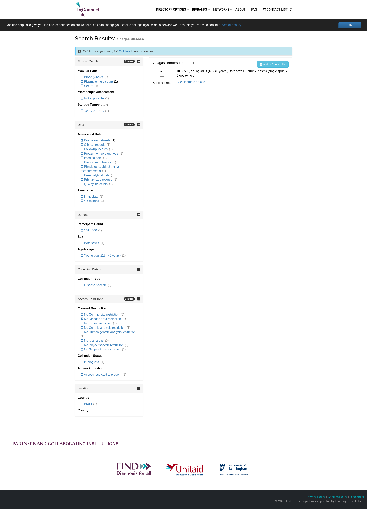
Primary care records (98, 179)
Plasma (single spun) (98, 81)
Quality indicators (95, 184)
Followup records (95, 149)
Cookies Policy (338, 497)
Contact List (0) (279, 9)
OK (350, 25)
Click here (124, 51)
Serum (88, 85)
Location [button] (83, 388)
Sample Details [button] (105, 61)
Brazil (88, 404)
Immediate (91, 196)
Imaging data (92, 157)
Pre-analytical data (96, 175)
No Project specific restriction (103, 345)
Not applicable (94, 98)
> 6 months (91, 200)
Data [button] (105, 124)
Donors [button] (83, 214)
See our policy (231, 25)
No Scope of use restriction (102, 349)
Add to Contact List (274, 64)
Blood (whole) (93, 77)
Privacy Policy (316, 497)
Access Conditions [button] (105, 299)
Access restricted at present (102, 374)
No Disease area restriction (102, 318)
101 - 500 (90, 230)
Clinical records (94, 144)
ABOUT (240, 9)
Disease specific (95, 285)
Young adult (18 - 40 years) (102, 255)
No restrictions (93, 340)
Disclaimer (357, 497)
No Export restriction (97, 323)
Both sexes (91, 243)
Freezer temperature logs (101, 153)
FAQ (254, 9)
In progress (91, 362)
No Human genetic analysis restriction (109, 332)
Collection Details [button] (90, 269)
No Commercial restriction (101, 314)
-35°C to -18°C (94, 110)
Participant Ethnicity (97, 162)
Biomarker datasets (97, 140)
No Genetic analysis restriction (104, 327)
